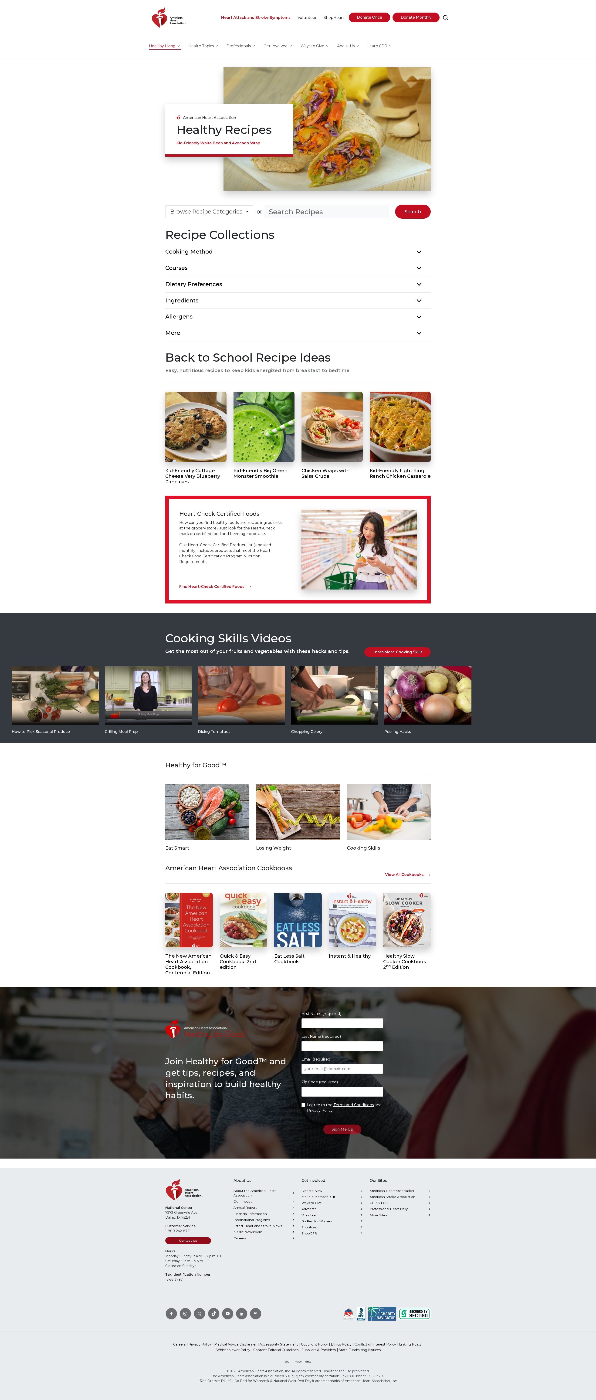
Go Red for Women (316, 1221)
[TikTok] (214, 1313)
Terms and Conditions (353, 1105)
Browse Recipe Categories (206, 211)
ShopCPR (309, 1233)
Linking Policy (410, 1344)
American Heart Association (392, 1191)
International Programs (252, 1220)
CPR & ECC (379, 1203)
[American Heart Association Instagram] (185, 1313)
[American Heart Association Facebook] (171, 1313)
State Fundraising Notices (360, 1350)
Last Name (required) (321, 1036)
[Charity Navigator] (382, 1313)
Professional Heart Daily (389, 1209)
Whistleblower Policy (233, 1350)
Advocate (309, 1209)
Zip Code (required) (319, 1082)
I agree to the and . (344, 1108)
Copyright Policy (314, 1344)
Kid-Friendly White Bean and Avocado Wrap (218, 143)
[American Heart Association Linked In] (242, 1313)
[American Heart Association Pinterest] (256, 1313)
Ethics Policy (341, 1344)
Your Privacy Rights (298, 1361)
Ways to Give (311, 1203)
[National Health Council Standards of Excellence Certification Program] (348, 1313)
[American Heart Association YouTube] (228, 1313)
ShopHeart (310, 1227)
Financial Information (250, 1214)
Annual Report (245, 1207)
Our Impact (243, 1201)
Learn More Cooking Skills (397, 652)
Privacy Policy (319, 1110)
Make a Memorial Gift (318, 1197)
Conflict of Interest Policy (375, 1344)
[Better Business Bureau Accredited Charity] (361, 1313)
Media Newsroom (248, 1232)
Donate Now (311, 1191)
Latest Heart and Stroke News (258, 1226)
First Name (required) (321, 1013)
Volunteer (309, 1215)
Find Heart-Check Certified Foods (211, 586)
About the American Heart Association (255, 1193)
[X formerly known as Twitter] (199, 1313)
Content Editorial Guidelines (275, 1350)
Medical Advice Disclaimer (235, 1344)
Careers (240, 1238)
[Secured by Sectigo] (414, 1313)
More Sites (378, 1215)
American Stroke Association (392, 1197)
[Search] (445, 17)
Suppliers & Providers (318, 1350)
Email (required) (316, 1059)
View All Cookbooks (404, 874)
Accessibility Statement (279, 1344)
